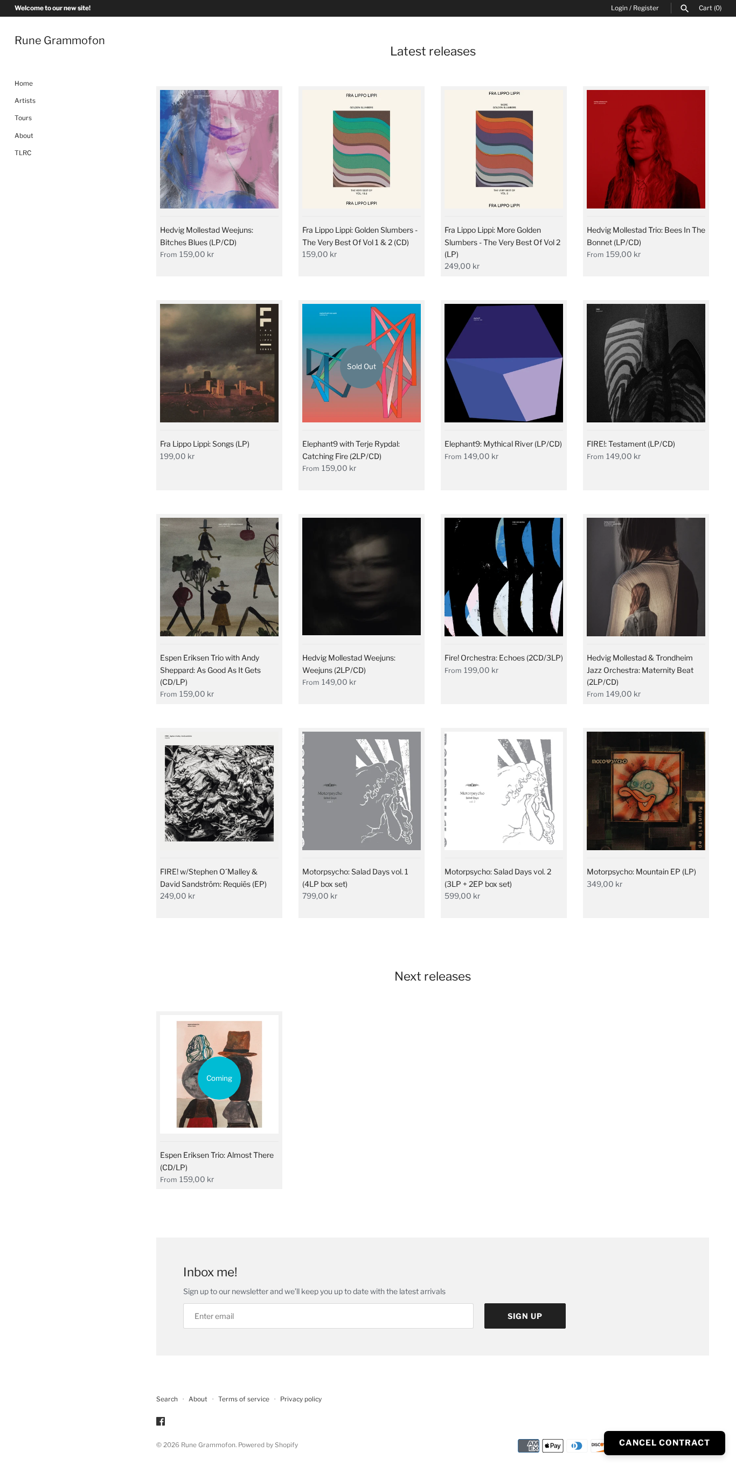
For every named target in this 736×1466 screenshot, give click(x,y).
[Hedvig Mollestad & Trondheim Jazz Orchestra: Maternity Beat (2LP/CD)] (646, 581)
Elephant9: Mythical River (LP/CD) (503, 443)
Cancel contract (664, 1443)
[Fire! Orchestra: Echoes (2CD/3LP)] (504, 581)
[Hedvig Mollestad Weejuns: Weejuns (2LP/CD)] (361, 581)
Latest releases (433, 51)
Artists (25, 101)
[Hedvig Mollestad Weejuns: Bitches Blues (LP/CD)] (219, 153)
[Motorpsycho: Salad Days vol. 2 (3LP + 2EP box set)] (504, 795)
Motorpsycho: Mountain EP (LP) (641, 871)
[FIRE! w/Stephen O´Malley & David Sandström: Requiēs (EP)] (219, 795)
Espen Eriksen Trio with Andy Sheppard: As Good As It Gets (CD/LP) (210, 669)
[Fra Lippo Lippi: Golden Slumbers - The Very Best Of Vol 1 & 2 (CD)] (361, 153)
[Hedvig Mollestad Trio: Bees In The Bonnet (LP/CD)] (646, 153)
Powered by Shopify (268, 1445)
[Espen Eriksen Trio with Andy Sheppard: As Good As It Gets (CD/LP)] (219, 581)
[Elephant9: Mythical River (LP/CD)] (504, 367)
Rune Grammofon (208, 1445)
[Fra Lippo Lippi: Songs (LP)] (219, 367)
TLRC (23, 153)
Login (619, 8)
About (24, 136)
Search (167, 1399)
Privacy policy (301, 1399)
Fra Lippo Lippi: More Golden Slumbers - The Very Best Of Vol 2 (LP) (502, 242)
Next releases (432, 976)
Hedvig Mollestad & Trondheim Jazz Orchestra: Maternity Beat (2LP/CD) (640, 669)
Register (646, 8)
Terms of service (243, 1399)
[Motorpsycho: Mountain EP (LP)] (646, 795)
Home (24, 83)
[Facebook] (160, 1422)
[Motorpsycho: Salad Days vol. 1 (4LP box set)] (361, 795)
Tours (23, 118)
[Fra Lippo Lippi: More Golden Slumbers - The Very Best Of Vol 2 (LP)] (504, 153)
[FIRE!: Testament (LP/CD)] (646, 367)
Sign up (525, 1316)
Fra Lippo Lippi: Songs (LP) (204, 443)
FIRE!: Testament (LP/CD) (631, 443)
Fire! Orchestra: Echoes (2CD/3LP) (504, 657)
